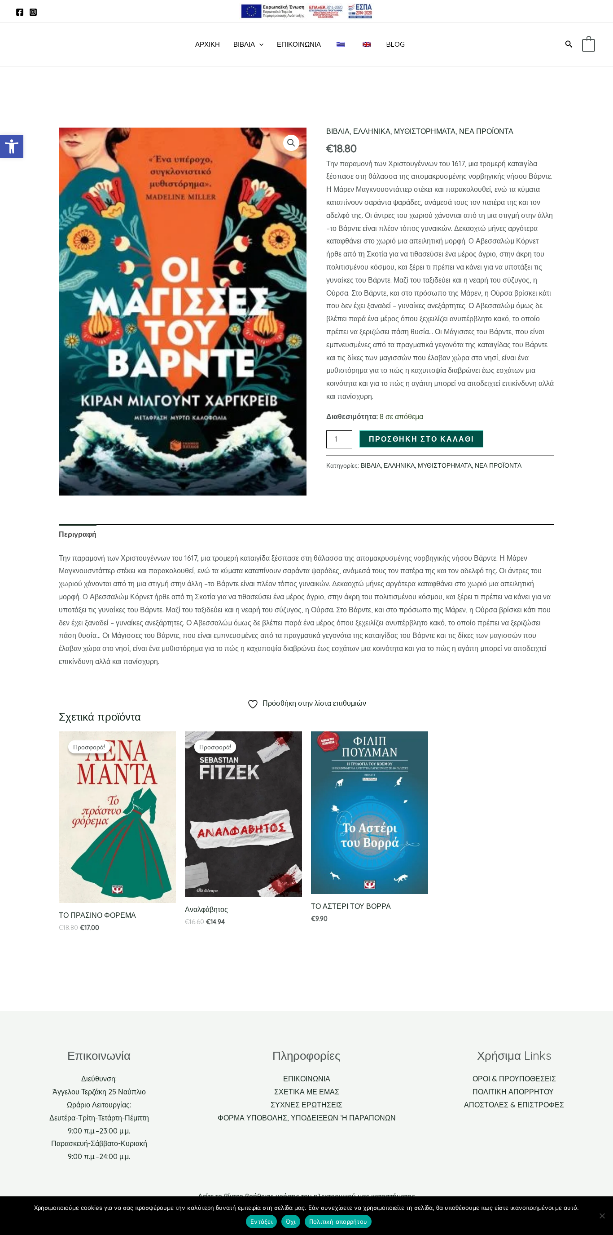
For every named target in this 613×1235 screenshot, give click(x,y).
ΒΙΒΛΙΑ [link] (244, 44)
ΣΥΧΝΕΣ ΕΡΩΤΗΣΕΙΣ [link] (306, 1104)
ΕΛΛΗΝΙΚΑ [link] (371, 131)
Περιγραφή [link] (77, 534)
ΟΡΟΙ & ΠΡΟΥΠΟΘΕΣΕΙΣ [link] (514, 1078)
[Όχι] (601, 1215)
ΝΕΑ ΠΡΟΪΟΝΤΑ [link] (486, 131)
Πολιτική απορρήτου (338, 1221)
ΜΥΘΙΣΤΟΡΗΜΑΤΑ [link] (424, 131)
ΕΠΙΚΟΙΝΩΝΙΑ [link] (306, 1078)
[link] (11, 146)
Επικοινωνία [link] (299, 44)
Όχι (291, 1221)
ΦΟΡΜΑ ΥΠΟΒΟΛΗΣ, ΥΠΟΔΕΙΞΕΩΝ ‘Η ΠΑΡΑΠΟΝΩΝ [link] (307, 1117)
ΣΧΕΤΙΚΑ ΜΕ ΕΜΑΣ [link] (306, 1091)
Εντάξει (261, 1221)
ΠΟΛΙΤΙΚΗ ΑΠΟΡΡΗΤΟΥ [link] (514, 1091)
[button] (291, 143)
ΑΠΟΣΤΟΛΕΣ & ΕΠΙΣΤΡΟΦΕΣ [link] (514, 1104)
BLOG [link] (395, 44)
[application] (259, 44)
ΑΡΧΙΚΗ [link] (207, 44)
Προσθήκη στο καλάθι (421, 438)
